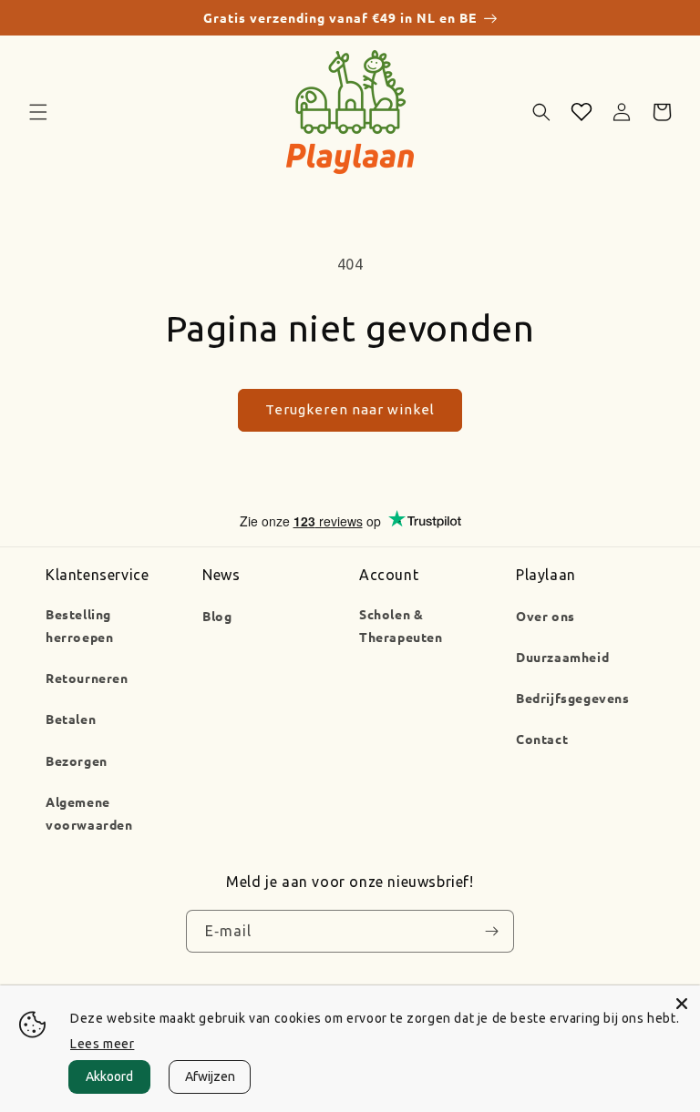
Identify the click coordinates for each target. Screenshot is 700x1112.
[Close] (682, 1004)
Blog (217, 615)
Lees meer (102, 1043)
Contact (542, 738)
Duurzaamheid (562, 656)
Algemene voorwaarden (89, 812)
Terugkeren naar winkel (350, 409)
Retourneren (87, 677)
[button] (38, 112)
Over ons (545, 615)
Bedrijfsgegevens (573, 697)
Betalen (71, 718)
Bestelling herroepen (79, 625)
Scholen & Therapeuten (401, 625)
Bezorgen (77, 760)
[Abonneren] (491, 932)
